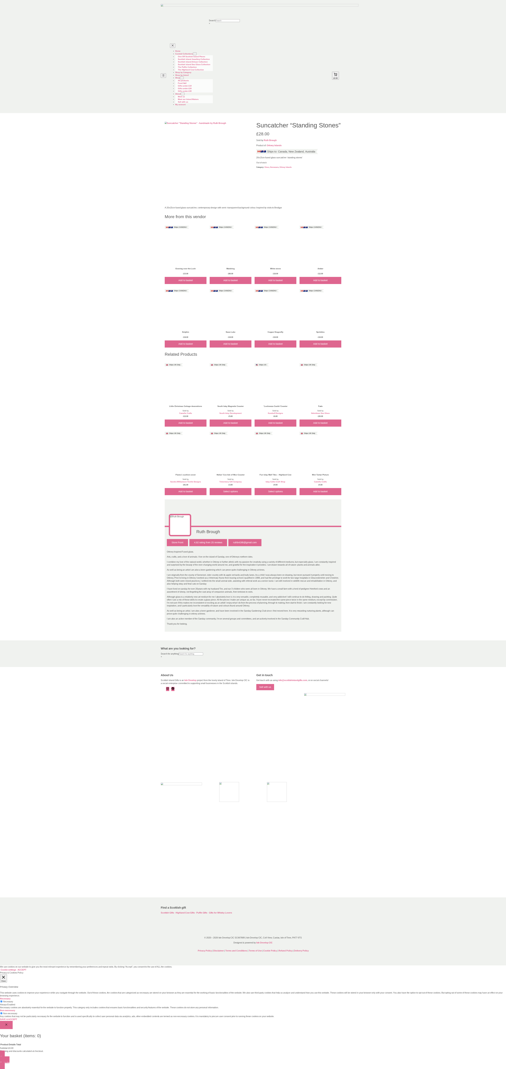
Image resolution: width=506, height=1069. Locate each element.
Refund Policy (286, 951)
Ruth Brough (270, 140)
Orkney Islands (274, 145)
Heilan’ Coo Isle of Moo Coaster (231, 475)
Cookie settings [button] (8, 970)
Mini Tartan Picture (320, 475)
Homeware (274, 167)
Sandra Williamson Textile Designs (185, 482)
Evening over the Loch (186, 269)
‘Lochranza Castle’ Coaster (275, 406)
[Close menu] (172, 45)
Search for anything (170, 654)
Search (212, 20)
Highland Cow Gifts (185, 913)
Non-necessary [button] (7, 1010)
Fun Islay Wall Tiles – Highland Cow (275, 475)
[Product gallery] (207, 161)
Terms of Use (255, 951)
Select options (230, 491)
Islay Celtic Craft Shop (275, 482)
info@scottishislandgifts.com (292, 680)
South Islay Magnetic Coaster (230, 406)
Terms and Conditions (236, 951)
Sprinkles (320, 332)
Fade (320, 406)
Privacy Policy (204, 951)
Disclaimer (218, 951)
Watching (230, 269)
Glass (266, 167)
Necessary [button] (5, 999)
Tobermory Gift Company (230, 482)
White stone (275, 269)
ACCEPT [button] (22, 970)
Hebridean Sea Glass (320, 413)
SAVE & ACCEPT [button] (8, 1019)
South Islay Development (230, 413)
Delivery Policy (301, 951)
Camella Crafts (185, 413)
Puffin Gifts (201, 913)
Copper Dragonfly (275, 332)
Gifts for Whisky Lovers (220, 913)
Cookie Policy (270, 951)
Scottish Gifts (167, 913)
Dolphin (185, 332)
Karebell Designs (275, 413)
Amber (320, 269)
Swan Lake (230, 332)
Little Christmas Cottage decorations (185, 406)
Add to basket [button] (185, 280)
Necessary (8, 1001)
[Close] (6, 1025)
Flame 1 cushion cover (186, 475)
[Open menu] (163, 75)
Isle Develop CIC (264, 943)
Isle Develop (190, 680)
